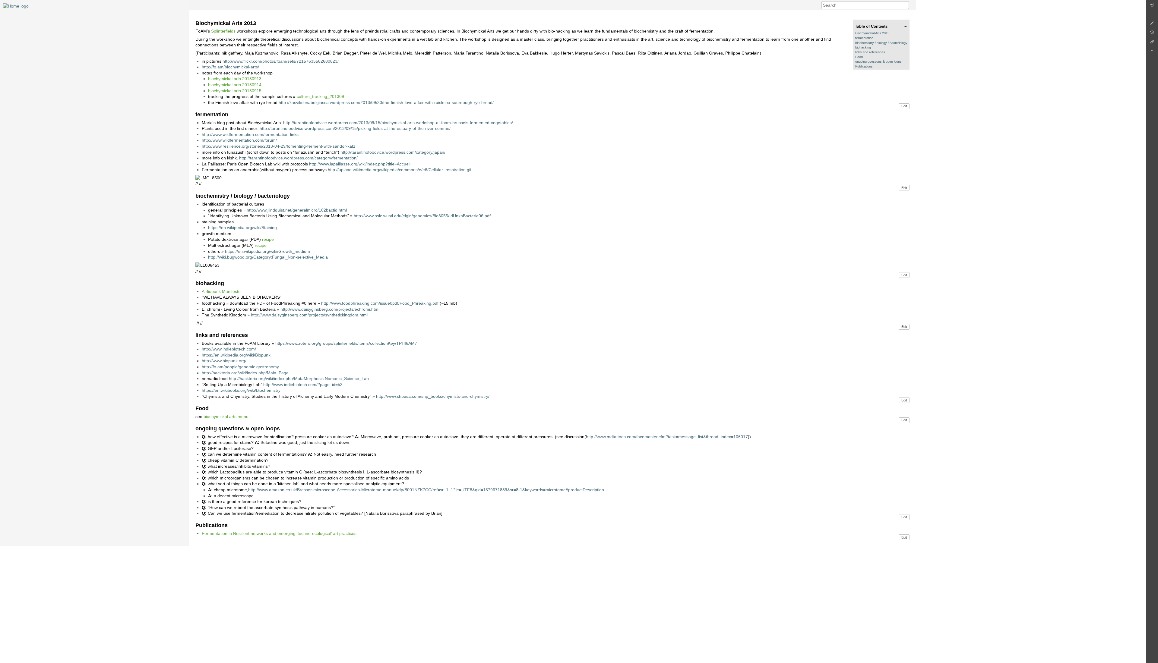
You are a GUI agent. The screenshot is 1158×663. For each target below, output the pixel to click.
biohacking (863, 47)
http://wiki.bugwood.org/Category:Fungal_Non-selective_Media (268, 257)
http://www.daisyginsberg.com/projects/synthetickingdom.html (309, 315)
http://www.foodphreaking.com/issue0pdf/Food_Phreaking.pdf (379, 303)
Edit (904, 106)
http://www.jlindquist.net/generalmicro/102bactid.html (297, 210)
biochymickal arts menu (226, 416)
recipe (268, 239)
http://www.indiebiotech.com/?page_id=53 (303, 384)
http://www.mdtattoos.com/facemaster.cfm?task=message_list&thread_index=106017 (667, 436)
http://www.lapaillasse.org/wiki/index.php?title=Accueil (359, 164)
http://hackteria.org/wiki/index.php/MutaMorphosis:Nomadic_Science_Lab (299, 378)
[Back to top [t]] (1151, 52)
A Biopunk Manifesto (221, 291)
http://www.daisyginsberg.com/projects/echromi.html (329, 309)
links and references (870, 52)
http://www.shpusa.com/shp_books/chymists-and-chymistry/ (432, 396)
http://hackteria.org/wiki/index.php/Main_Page (245, 372)
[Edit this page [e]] (1151, 24)
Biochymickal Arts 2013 (872, 33)
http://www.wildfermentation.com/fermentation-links (250, 134)
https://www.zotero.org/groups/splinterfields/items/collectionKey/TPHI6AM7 (346, 343)
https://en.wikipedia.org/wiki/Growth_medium (267, 251)
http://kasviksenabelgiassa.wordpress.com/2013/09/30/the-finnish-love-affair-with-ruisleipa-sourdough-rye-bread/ (386, 102)
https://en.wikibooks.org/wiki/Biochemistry (241, 390)
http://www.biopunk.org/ (224, 360)
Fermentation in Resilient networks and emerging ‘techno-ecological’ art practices (279, 533)
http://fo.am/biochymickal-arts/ (230, 66)
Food (859, 57)
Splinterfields (223, 31)
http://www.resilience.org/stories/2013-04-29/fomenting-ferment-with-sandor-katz (278, 146)
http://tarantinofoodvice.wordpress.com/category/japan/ (392, 152)
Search (906, 5)
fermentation (864, 38)
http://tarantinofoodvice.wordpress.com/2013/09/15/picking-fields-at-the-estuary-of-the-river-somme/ (355, 128)
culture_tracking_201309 (320, 96)
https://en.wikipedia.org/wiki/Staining (242, 227)
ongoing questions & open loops (878, 61)
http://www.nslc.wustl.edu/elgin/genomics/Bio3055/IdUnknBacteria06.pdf (422, 215)
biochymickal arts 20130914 (234, 84)
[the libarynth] (16, 5)
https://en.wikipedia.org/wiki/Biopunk (236, 355)
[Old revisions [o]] (1151, 34)
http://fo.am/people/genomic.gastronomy (240, 366)
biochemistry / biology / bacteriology (881, 43)
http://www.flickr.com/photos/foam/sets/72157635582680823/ (281, 61)
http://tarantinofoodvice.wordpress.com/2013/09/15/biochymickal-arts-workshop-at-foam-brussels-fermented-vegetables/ (398, 122)
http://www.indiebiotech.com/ (229, 349)
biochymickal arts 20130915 (234, 90)
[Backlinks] (1151, 43)
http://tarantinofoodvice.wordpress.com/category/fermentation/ (298, 158)
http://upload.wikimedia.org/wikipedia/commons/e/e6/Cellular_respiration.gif (399, 169)
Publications (864, 66)
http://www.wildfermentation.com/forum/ (239, 140)
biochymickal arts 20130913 (234, 78)
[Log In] (1151, 6)
